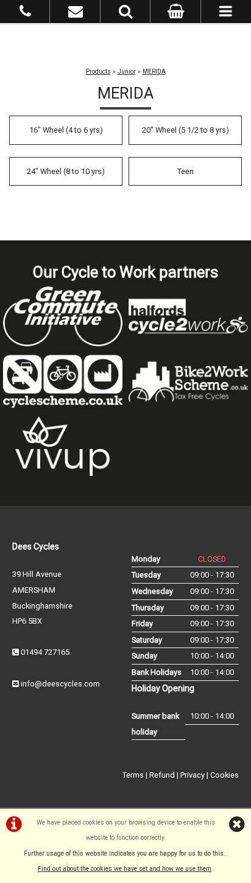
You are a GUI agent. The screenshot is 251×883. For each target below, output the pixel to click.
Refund (162, 775)
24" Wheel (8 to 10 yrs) (66, 171)
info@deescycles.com (60, 683)
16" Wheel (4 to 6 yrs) (66, 129)
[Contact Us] (75, 13)
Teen (185, 171)
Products (98, 71)
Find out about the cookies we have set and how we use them (124, 869)
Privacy (192, 775)
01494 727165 (45, 652)
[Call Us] (25, 13)
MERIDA (154, 71)
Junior (127, 71)
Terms (133, 775)
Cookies (224, 775)
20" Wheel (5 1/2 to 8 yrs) (185, 129)
